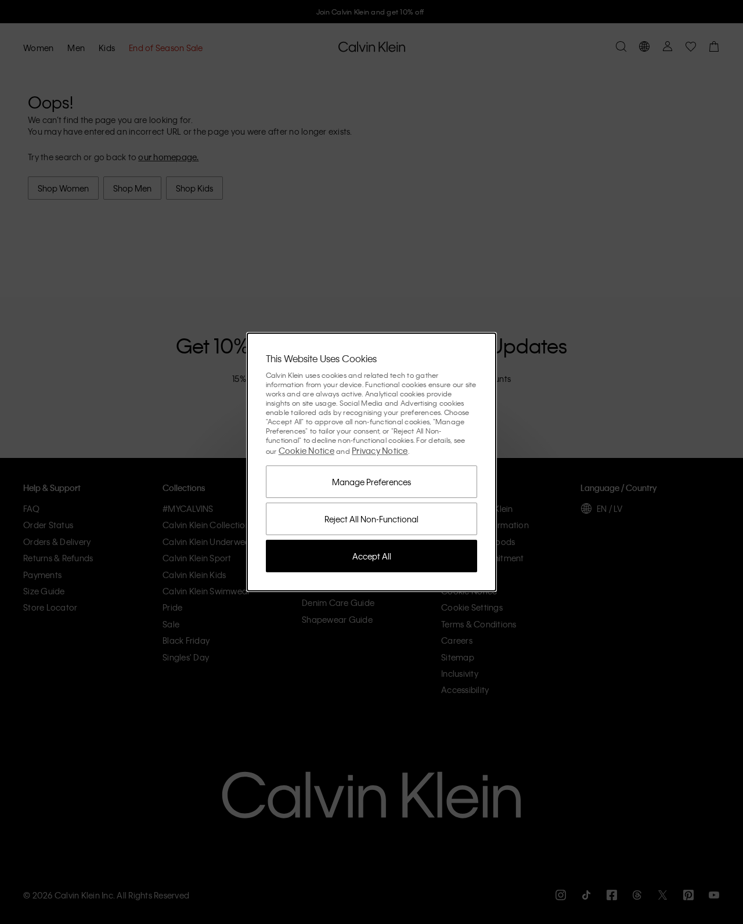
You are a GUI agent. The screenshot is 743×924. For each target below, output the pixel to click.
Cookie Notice (306, 450)
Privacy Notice (380, 450)
